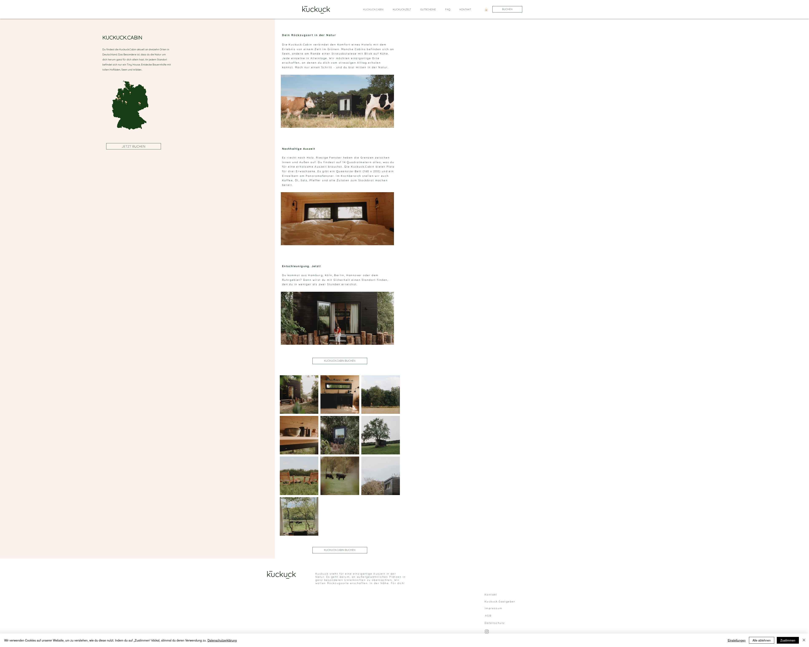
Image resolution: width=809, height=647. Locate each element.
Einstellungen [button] (737, 640)
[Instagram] (486, 631)
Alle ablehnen (762, 640)
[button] (486, 9)
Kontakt (491, 594)
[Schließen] (803, 640)
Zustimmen (787, 640)
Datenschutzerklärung (222, 640)
